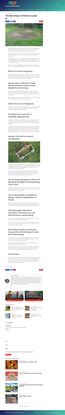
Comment (7, 329)
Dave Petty (13, 317)
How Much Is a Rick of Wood (35, 315)
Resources (37, 9)
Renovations (31, 9)
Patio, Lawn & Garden (21, 9)
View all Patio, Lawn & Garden (23, 406)
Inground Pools (13, 313)
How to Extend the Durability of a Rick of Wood (36, 308)
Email (6, 344)
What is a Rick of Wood (25, 396)
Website (6, 348)
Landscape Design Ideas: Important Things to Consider (31, 385)
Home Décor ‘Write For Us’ (20, 412)
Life (27, 9)
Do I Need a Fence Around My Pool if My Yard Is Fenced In (16, 316)
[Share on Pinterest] (15, 21)
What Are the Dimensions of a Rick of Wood (30, 373)
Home (9, 9)
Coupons (12, 9)
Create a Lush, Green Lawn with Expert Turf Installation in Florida (17, 308)
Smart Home (43, 9)
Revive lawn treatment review (30, 130)
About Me (7, 412)
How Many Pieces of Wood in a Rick (28, 362)
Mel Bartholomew (11, 18)
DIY (16, 9)
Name (6, 341)
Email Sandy (12, 412)
